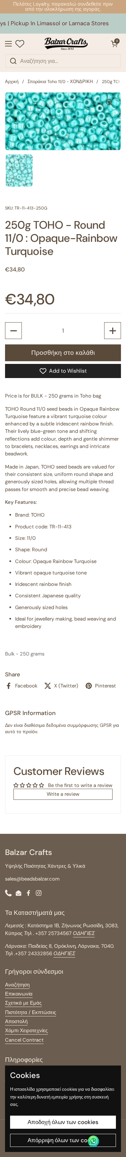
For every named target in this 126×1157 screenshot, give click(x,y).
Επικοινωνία (19, 994)
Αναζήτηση (17, 984)
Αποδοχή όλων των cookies (63, 1122)
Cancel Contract (24, 1040)
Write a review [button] (63, 794)
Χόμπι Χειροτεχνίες (26, 1030)
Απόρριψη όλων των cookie (63, 1140)
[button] (114, 43)
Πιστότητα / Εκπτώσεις (30, 1012)
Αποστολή (16, 1021)
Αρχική (11, 81)
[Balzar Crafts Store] (65, 43)
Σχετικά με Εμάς (23, 1003)
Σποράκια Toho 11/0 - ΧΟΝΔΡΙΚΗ (60, 81)
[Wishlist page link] (19, 43)
